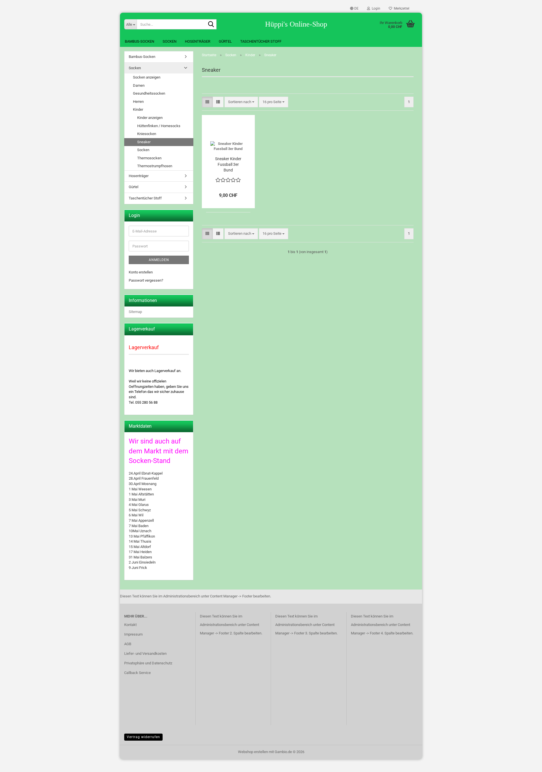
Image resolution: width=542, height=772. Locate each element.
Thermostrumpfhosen (154, 166)
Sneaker (143, 142)
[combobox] (241, 102)
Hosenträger (197, 41)
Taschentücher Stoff (260, 41)
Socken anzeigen (146, 77)
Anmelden (159, 260)
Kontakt (130, 625)
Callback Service (137, 673)
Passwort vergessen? (146, 280)
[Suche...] (211, 24)
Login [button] (375, 8)
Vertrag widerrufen (143, 737)
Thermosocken (149, 158)
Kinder (138, 109)
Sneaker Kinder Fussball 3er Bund (228, 164)
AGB (127, 644)
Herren (138, 101)
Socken (169, 41)
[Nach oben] (526, 763)
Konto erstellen (141, 272)
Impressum (133, 634)
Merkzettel (400, 8)
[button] (354, 8)
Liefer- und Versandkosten (145, 653)
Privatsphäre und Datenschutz (148, 663)
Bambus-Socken (139, 41)
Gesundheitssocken (149, 93)
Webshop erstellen (253, 752)
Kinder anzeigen (150, 118)
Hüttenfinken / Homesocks (158, 126)
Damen (139, 85)
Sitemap (135, 312)
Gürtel (225, 41)
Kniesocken (146, 134)
